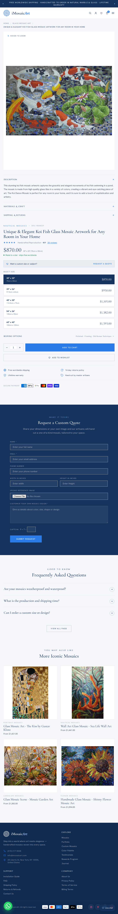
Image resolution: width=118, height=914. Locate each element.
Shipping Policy (10, 885)
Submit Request (25, 539)
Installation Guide (11, 876)
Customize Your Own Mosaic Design (29, 504)
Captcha (14, 529)
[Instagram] (91, 907)
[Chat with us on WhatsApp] (8, 906)
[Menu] (113, 13)
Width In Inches (18, 478)
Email (13, 454)
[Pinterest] (98, 907)
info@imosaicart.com (17, 855)
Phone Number (17, 466)
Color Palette (68, 850)
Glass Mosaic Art (22, 23)
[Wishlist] (101, 13)
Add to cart (69, 347)
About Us (66, 876)
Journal (65, 863)
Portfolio (66, 842)
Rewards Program (70, 859)
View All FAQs (59, 628)
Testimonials (67, 855)
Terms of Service (69, 885)
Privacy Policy (68, 880)
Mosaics (65, 837)
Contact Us (8, 893)
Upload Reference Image (22, 490)
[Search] (90, 13)
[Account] (95, 13)
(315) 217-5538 (14, 851)
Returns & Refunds (12, 889)
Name (13, 442)
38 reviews (52, 242)
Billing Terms (67, 889)
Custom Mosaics (69, 846)
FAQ (5, 880)
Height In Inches (68, 478)
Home (6, 23)
